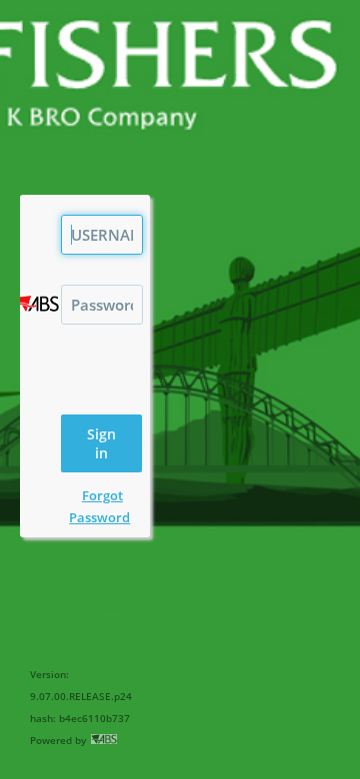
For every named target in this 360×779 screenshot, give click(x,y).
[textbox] (102, 235)
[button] (101, 443)
